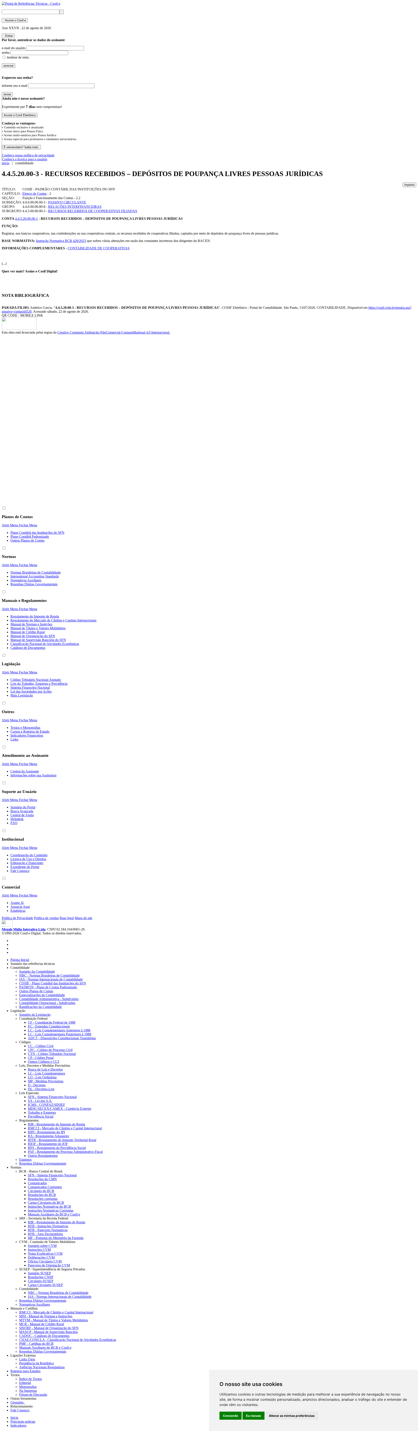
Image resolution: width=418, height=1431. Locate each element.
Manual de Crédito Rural (27, 632)
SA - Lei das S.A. (40, 1101)
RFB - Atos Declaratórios (45, 1234)
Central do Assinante (24, 771)
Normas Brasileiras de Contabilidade (35, 572)
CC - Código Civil (40, 1046)
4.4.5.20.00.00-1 (26, 218)
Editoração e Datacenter (26, 863)
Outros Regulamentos (43, 1155)
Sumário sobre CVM (42, 1246)
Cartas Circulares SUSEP (45, 1285)
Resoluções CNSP (40, 1277)
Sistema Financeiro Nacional (30, 687)
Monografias (28, 1387)
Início (14, 1417)
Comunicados (37, 1183)
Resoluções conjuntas (42, 1199)
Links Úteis (27, 1359)
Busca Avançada (21, 811)
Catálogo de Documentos (27, 648)
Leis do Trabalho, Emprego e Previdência (38, 683)
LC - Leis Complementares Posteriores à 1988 (59, 1034)
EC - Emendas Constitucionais (49, 1026)
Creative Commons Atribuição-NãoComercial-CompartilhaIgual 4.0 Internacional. (113, 332)
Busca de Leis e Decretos (45, 1069)
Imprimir (409, 184)
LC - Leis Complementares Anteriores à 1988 (59, 1030)
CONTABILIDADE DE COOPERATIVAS (99, 248)
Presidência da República (36, 1363)
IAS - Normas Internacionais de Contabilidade (51, 979)
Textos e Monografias (25, 727)
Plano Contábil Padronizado (29, 536)
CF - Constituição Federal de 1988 (51, 1022)
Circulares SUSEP (40, 1281)
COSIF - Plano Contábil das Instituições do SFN (52, 983)
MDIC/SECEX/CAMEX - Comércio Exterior (59, 1108)
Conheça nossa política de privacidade (28, 155)
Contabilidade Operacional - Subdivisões (47, 1003)
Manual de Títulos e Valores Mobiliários (38, 628)
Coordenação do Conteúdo (28, 855)
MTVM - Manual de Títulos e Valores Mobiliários (53, 1320)
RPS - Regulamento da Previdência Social (57, 1148)
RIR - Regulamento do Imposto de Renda (56, 1124)
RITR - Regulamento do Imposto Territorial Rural (62, 1140)
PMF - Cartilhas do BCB (36, 1343)
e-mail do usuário (13, 48)
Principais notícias (22, 1421)
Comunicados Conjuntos (45, 1187)
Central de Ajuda (22, 815)
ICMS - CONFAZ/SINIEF (46, 1105)
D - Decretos (37, 1085)
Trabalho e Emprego (42, 1112)
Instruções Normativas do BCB (49, 1206)
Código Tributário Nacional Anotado (35, 680)
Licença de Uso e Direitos (28, 859)
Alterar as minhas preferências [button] (292, 1416)
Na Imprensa (28, 1390)
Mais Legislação (21, 695)
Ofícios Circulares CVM (45, 1261)
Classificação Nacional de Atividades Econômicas (44, 644)
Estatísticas (17, 910)
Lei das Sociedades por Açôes (31, 691)
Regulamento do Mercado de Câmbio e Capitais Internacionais (53, 620)
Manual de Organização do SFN (32, 636)
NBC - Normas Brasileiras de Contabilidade (49, 975)
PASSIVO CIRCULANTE (67, 202)
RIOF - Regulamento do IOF (48, 1144)
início (5, 163)
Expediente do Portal (24, 867)
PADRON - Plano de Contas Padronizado (48, 987)
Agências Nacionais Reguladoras (42, 1367)
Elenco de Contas (34, 193)
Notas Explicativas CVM (45, 1253)
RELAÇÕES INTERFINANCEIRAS (74, 206)
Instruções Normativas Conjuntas (50, 1210)
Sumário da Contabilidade (37, 971)
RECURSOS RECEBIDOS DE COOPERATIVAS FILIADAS (92, 211)
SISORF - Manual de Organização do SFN (49, 1328)
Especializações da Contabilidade (42, 995)
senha (6, 52)
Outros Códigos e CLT (43, 1061)
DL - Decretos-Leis (41, 1089)
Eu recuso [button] (253, 1416)
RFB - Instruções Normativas (48, 1226)
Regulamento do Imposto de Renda (34, 616)
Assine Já (17, 903)
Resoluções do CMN (42, 1179)
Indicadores (18, 1425)
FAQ (13, 823)
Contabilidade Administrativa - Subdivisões (49, 999)
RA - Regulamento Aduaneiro (48, 1136)
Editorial (25, 1383)
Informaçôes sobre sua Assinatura (33, 775)
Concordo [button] (230, 1416)
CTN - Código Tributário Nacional (52, 1054)
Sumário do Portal (22, 807)
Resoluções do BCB (42, 1195)
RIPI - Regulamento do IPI (46, 1132)
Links (14, 739)
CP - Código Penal (41, 1058)
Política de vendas (46, 918)
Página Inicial (19, 960)
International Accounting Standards (34, 576)
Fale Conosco (19, 871)
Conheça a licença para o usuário (24, 159)
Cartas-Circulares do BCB (46, 1202)
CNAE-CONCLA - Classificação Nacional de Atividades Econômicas (67, 1340)
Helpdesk (17, 819)
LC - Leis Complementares (46, 1073)
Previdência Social (40, 1116)
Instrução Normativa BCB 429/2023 (61, 241)
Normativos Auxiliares (25, 580)
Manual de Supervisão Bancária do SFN (38, 640)
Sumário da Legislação (35, 1014)
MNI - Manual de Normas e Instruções (45, 1316)
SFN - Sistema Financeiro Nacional (52, 1097)
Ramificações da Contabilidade (40, 1007)
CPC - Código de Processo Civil (50, 1050)
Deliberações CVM (41, 1257)
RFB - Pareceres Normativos (47, 1230)
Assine (14, 20)
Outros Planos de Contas (27, 540)
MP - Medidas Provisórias (45, 1081)
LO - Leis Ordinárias (42, 1077)
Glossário (17, 1402)
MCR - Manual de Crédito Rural (41, 1324)
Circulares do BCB (41, 1191)
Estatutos (25, 1159)
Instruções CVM (39, 1249)
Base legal (67, 918)
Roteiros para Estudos (25, 1371)
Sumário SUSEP (39, 1273)
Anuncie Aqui (20, 907)
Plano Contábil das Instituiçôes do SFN (37, 532)
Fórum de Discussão (33, 1394)
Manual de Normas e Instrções (31, 624)
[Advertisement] (19, 407)
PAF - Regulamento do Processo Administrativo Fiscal (65, 1152)
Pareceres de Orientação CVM (49, 1265)
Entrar (8, 35)
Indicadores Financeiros (26, 735)
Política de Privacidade (17, 918)
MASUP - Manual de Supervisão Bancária (48, 1332)
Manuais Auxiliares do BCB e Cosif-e (54, 1214)
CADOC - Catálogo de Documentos (44, 1336)
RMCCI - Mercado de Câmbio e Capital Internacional (65, 1128)
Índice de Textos (30, 1379)
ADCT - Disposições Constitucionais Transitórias (62, 1038)
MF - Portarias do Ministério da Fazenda (55, 1238)
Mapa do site (83, 918)
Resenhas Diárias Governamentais (33, 584)
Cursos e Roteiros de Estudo (29, 731)
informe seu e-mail (14, 85)
